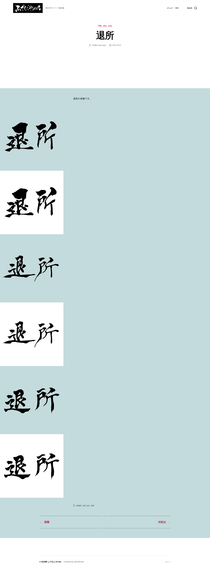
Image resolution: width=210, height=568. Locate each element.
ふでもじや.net (54, 562)
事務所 (78, 506)
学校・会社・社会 (105, 26)
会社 (88, 506)
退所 (92, 506)
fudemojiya (102, 45)
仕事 (84, 506)
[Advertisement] (105, 63)
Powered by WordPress (74, 562)
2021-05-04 (116, 45)
